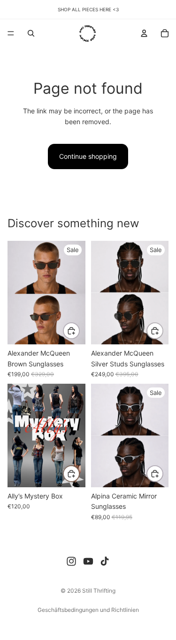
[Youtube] (88, 561)
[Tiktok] (104, 561)
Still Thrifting (98, 590)
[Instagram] (71, 561)
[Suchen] (31, 33)
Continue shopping (88, 156)
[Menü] (11, 33)
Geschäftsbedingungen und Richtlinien (88, 609)
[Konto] (144, 33)
